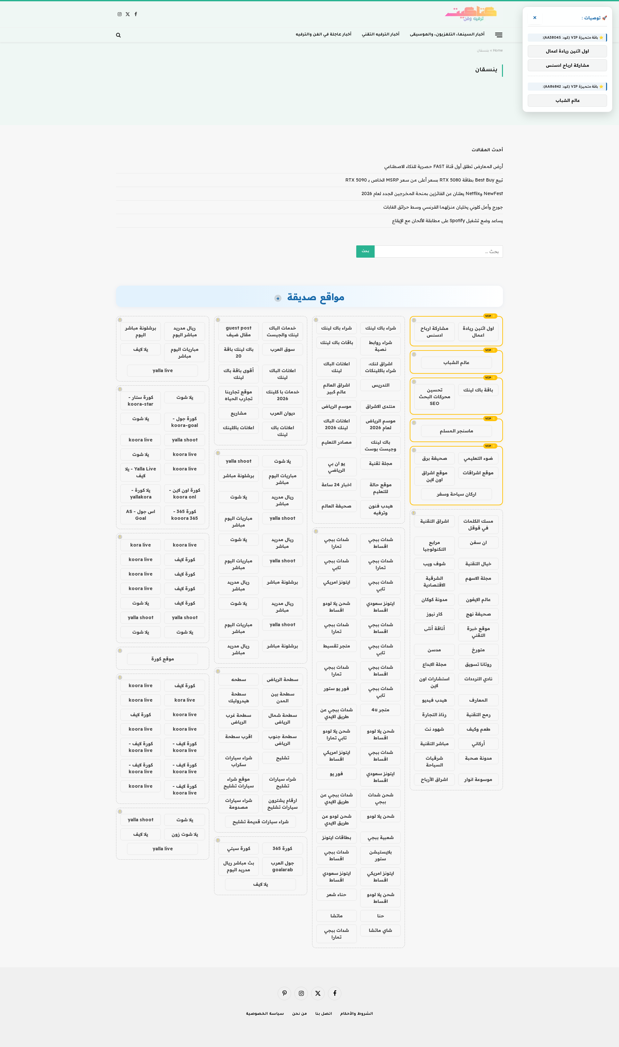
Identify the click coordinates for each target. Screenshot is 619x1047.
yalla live (162, 370)
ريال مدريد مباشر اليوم (184, 331)
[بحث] (119, 35)
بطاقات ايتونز (336, 837)
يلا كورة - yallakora (141, 493)
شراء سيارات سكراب (238, 761)
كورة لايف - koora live (184, 747)
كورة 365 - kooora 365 (184, 515)
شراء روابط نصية (380, 346)
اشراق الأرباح (434, 779)
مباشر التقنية (434, 743)
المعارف (478, 700)
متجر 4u (380, 710)
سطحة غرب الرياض (238, 718)
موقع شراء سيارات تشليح (238, 782)
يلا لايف (260, 884)
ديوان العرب (282, 413)
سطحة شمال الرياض (282, 718)
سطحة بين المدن (282, 697)
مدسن (434, 650)
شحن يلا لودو (380, 816)
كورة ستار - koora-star (140, 400)
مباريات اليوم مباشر (283, 479)
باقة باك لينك (478, 390)
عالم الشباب (456, 362)
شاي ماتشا (380, 930)
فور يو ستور (336, 688)
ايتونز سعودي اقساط (380, 606)
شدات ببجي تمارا (336, 543)
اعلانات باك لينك (282, 431)
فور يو (336, 773)
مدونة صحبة (478, 758)
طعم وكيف (478, 729)
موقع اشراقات (478, 473)
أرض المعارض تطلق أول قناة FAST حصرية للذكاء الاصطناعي (443, 166)
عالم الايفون (478, 599)
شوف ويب (434, 564)
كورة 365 (282, 848)
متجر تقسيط (336, 646)
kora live (140, 545)
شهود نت (434, 729)
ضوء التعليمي (478, 458)
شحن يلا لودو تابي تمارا (336, 734)
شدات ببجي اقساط (380, 543)
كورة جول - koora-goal (184, 422)
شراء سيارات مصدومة (238, 803)
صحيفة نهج (478, 614)
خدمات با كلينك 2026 (282, 395)
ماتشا (336, 916)
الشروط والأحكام (356, 1014)
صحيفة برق (434, 458)
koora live (140, 440)
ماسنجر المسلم (456, 431)
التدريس (380, 385)
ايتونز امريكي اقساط (336, 755)
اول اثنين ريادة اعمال (478, 331)
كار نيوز (434, 614)
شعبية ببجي (381, 837)
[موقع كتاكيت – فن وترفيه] (471, 14)
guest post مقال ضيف (238, 331)
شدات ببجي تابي (336, 564)
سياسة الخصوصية (265, 1014)
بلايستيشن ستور (380, 855)
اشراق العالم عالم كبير (336, 388)
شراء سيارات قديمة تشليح (260, 822)
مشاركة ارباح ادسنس (434, 331)
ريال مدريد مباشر (282, 500)
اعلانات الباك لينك (336, 367)
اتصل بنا (323, 1014)
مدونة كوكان (434, 599)
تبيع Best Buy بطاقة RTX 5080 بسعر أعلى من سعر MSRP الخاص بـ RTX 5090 (424, 180)
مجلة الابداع (434, 664)
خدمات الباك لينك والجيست (283, 331)
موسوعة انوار (478, 779)
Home (498, 51)
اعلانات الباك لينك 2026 (336, 424)
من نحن (299, 1014)
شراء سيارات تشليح (282, 782)
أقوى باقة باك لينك (238, 374)
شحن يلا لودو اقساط (336, 606)
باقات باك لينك (336, 342)
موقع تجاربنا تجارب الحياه (238, 395)
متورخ (478, 650)
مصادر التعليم (336, 442)
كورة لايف (184, 559)
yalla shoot (238, 461)
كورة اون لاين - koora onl (184, 493)
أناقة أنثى (434, 628)
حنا (380, 916)
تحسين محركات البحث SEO (434, 396)
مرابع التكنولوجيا (434, 545)
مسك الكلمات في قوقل (478, 524)
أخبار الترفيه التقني (380, 35)
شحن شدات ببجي (380, 798)
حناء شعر (336, 894)
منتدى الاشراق (380, 406)
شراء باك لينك (380, 328)
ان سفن (478, 542)
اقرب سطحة (238, 736)
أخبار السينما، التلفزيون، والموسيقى (447, 35)
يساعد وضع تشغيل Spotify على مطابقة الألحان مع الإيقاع (447, 220)
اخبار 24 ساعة (336, 485)
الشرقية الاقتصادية (434, 581)
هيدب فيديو (434, 700)
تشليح (282, 758)
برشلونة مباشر (238, 476)
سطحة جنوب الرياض (282, 740)
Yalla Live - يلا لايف (140, 472)
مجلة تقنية (380, 463)
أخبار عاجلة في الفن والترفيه (323, 35)
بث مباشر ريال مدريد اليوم (238, 866)
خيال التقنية (478, 564)
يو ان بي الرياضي (336, 466)
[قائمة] (498, 35)
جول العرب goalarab (282, 866)
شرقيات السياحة (434, 761)
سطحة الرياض (282, 679)
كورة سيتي (238, 848)
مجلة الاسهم (478, 578)
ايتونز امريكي (336, 582)
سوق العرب (282, 349)
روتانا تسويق (478, 664)
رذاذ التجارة (434, 714)
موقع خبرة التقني (478, 632)
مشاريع (239, 413)
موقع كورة (162, 659)
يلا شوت (282, 461)
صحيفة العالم (336, 506)
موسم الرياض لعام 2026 (381, 424)
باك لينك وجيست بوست (380, 445)
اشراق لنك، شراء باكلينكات (380, 367)
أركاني (478, 743)
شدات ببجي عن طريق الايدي (336, 713)
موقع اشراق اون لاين (434, 476)
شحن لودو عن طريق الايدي (336, 819)
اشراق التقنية (434, 521)
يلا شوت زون (185, 834)
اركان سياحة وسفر (456, 494)
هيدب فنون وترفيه (380, 509)
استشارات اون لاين (434, 682)
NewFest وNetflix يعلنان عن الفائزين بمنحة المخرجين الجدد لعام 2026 (432, 193)
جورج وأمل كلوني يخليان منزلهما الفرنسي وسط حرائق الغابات (443, 207)
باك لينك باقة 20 (238, 352)
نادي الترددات (478, 679)
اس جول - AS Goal (140, 515)
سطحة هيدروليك (238, 697)
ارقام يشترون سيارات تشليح (282, 803)
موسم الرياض (336, 406)
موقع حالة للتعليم (380, 488)
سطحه (238, 679)
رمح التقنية (478, 714)
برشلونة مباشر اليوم (140, 331)
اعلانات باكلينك (238, 427)
